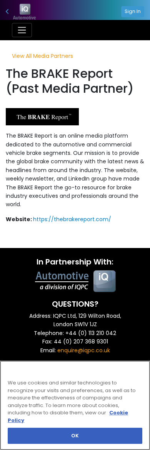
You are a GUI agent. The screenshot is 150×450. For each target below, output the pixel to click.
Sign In (133, 11)
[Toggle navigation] (22, 30)
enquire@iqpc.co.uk (83, 350)
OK (75, 435)
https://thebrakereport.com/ (72, 219)
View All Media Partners (42, 56)
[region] (75, 405)
